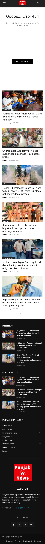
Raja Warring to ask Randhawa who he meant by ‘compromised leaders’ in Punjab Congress (22, 302)
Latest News (7, 109)
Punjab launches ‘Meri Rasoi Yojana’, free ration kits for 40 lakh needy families (22, 116)
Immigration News (8, 258)
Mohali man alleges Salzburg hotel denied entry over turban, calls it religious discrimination (21, 265)
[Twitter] (25, 524)
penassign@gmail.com (20, 508)
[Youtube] (31, 524)
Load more (21, 313)
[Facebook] (13, 524)
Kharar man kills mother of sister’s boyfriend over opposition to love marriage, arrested (21, 228)
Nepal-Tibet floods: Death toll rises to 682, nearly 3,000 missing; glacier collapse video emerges (22, 191)
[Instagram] (19, 524)
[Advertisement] (22, 42)
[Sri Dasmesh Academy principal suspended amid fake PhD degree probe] (22, 138)
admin (4, 123)
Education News (8, 147)
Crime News (6, 221)
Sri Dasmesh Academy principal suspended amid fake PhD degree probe (21, 153)
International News (9, 184)
